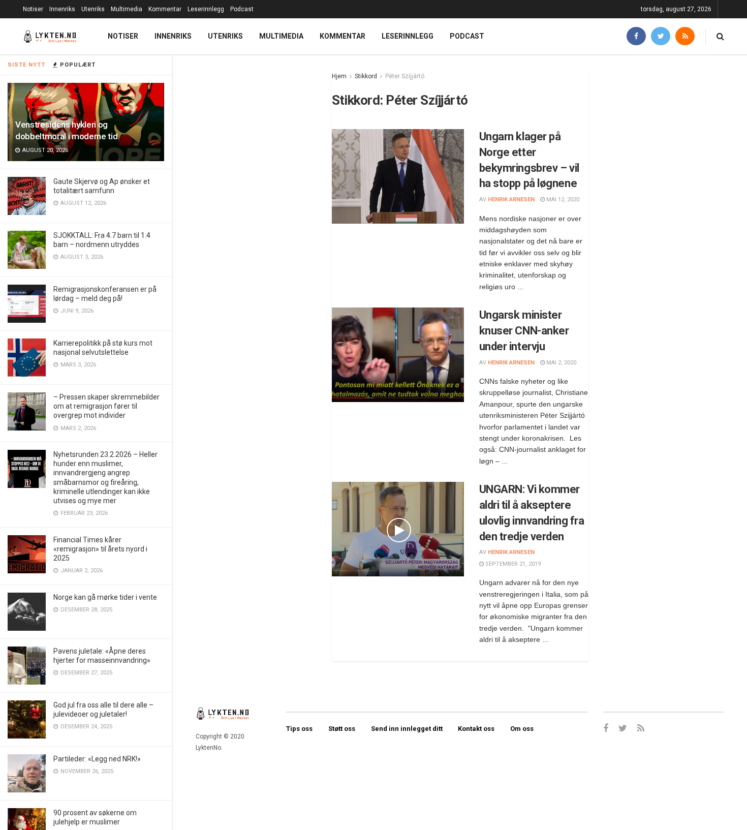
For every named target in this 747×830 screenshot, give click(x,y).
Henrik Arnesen (511, 199)
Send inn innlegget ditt (407, 728)
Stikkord (366, 76)
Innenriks (62, 9)
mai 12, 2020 (562, 199)
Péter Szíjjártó (404, 76)
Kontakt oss (476, 728)
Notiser (33, 9)
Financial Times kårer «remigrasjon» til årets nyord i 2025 (100, 549)
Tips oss (299, 728)
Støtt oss (341, 728)
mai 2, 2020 (560, 362)
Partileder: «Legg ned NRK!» (97, 759)
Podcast (242, 9)
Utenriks (93, 9)
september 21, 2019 (512, 564)
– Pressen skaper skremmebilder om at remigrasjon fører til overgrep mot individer (106, 406)
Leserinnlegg (206, 9)
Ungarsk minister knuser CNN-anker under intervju (524, 331)
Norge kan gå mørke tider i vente (105, 597)
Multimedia (126, 9)
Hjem (339, 76)
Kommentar (164, 9)
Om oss (522, 728)
